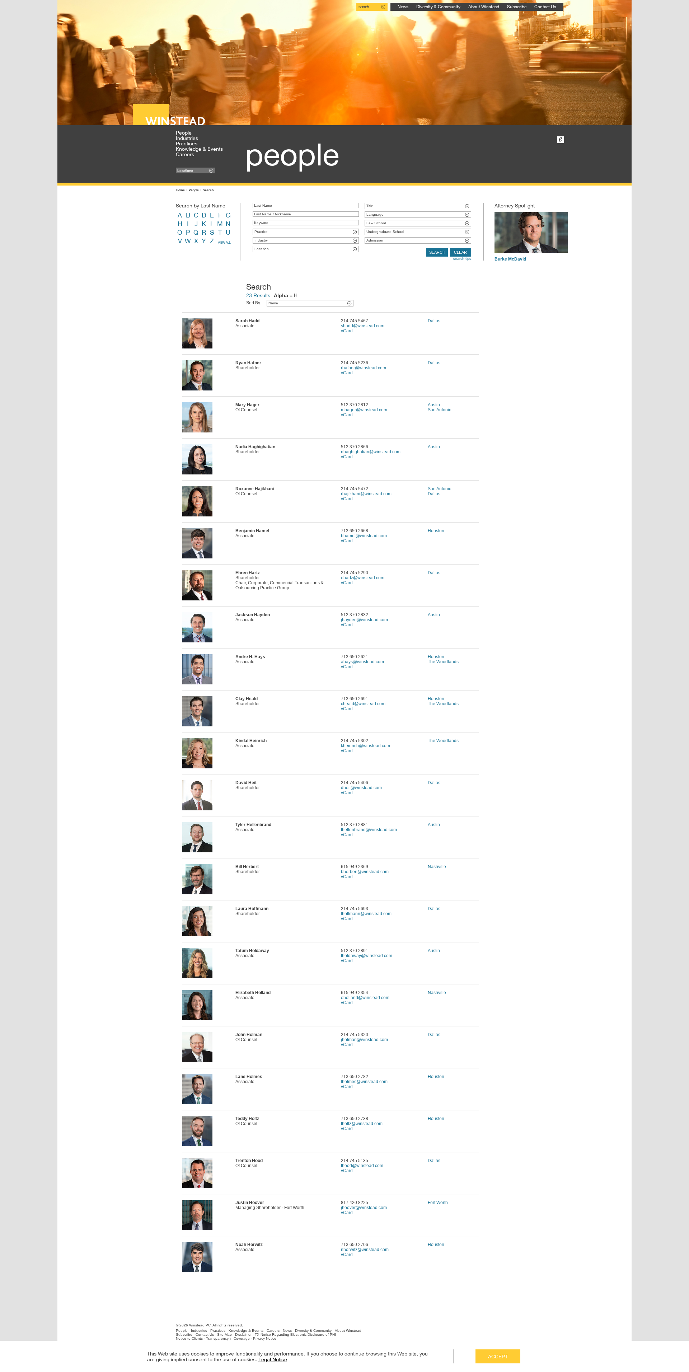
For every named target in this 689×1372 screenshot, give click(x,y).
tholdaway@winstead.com (366, 955)
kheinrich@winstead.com (365, 745)
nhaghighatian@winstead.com (370, 451)
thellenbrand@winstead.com (369, 829)
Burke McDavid (510, 259)
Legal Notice (272, 1359)
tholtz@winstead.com (362, 1123)
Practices (186, 143)
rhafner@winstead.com (363, 367)
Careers (185, 154)
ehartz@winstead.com (362, 577)
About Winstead (483, 6)
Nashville (437, 866)
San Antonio (439, 409)
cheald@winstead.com (363, 703)
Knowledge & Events (199, 148)
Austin (434, 404)
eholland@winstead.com (365, 997)
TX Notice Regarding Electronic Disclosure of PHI (295, 1334)
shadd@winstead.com (362, 325)
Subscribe (516, 6)
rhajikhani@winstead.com (366, 493)
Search (437, 252)
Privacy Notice (264, 1338)
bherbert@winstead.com (365, 871)
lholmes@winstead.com (364, 1081)
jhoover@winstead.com (364, 1207)
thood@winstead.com (362, 1165)
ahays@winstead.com (362, 661)
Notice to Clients (189, 1338)
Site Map (224, 1334)
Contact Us (545, 6)
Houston (436, 530)
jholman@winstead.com (364, 1039)
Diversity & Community (438, 6)
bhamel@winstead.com (364, 535)
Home (180, 190)
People (184, 132)
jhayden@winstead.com (364, 619)
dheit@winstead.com (361, 787)
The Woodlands (443, 661)
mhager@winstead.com (364, 409)
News (403, 6)
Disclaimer (243, 1334)
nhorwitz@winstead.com (365, 1249)
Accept (498, 1356)
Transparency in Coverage (228, 1338)
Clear (460, 252)
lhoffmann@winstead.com (366, 913)
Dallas (434, 320)
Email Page (560, 139)
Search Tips (462, 259)
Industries (187, 138)
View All (224, 242)
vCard (347, 330)
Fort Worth (438, 1202)
